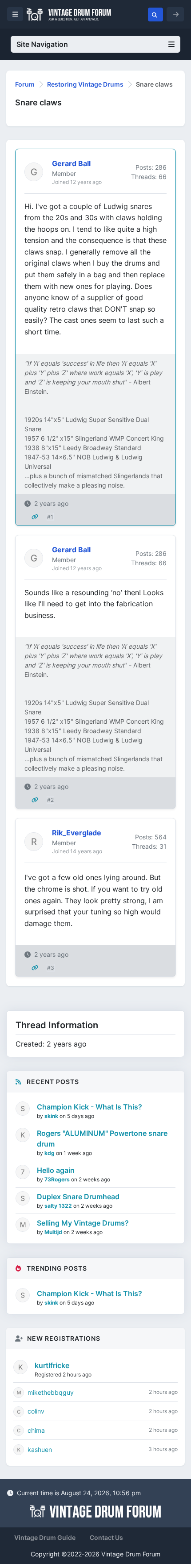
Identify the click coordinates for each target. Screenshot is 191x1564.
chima (36, 1430)
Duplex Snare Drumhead (78, 1196)
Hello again (56, 1170)
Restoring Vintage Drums (85, 84)
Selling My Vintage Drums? (83, 1222)
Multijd (54, 1232)
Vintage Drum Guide (45, 1537)
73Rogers (57, 1179)
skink (52, 1116)
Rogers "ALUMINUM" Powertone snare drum (102, 1138)
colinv (36, 1411)
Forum (25, 84)
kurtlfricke (52, 1365)
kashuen (40, 1449)
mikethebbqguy (51, 1392)
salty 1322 (58, 1205)
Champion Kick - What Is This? (89, 1106)
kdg (50, 1153)
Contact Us (106, 1537)
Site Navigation (42, 44)
